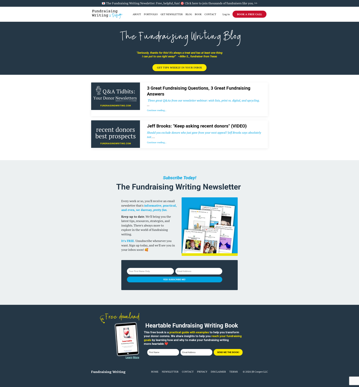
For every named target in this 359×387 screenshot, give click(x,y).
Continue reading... (156, 110)
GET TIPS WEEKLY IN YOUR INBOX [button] (179, 67)
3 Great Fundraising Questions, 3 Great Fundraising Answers (198, 91)
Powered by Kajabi (260, 380)
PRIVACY (202, 371)
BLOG (189, 14)
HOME (154, 371)
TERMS (233, 371)
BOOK (198, 14)
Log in (226, 14)
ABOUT (137, 14)
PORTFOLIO (151, 14)
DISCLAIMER (218, 371)
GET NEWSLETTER (172, 14)
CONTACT (210, 14)
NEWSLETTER (170, 371)
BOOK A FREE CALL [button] (249, 14)
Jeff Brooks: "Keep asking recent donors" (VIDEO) (197, 126)
